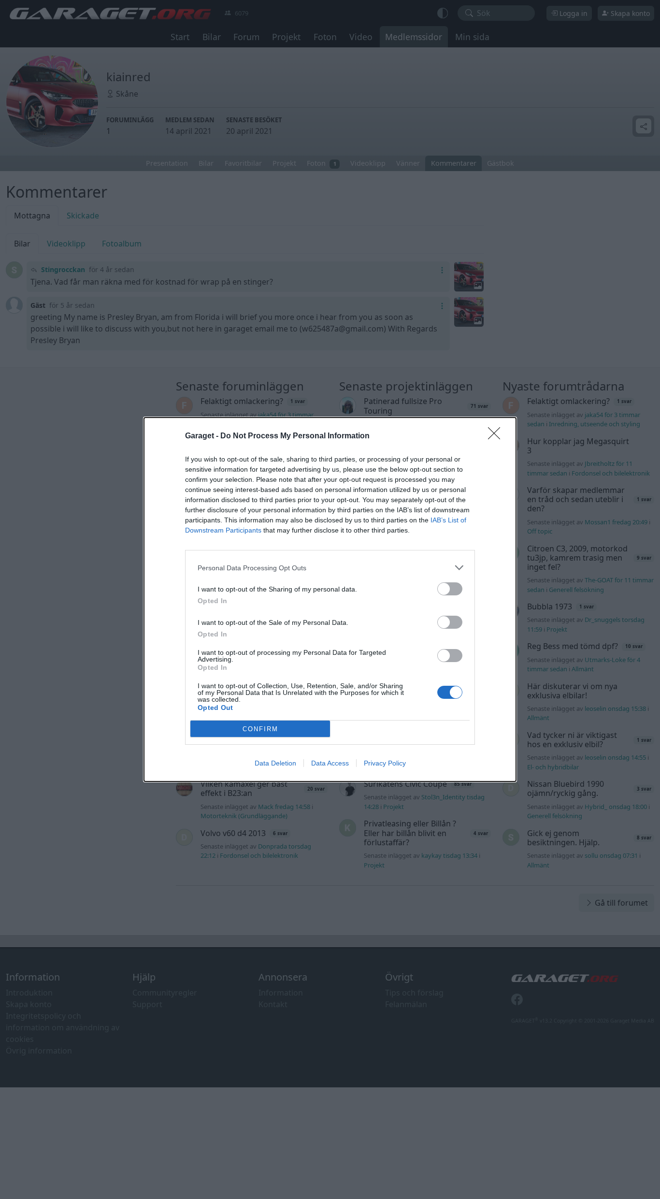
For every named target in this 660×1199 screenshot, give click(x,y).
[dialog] (330, 599)
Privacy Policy (385, 763)
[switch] (449, 588)
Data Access (330, 763)
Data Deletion (275, 763)
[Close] (497, 436)
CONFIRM (260, 729)
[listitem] (330, 568)
